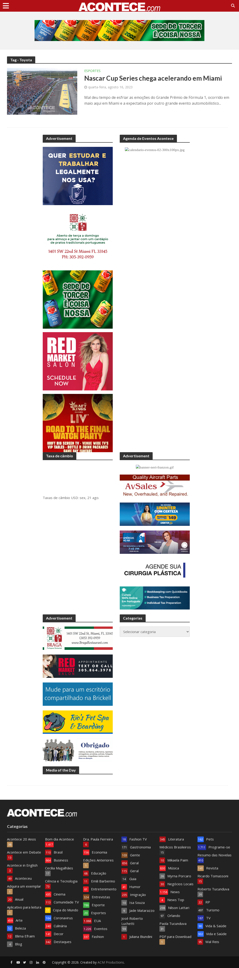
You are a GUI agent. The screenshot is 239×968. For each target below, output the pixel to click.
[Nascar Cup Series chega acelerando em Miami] (42, 90)
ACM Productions (111, 962)
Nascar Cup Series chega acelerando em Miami (153, 78)
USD (74, 497)
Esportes (92, 71)
